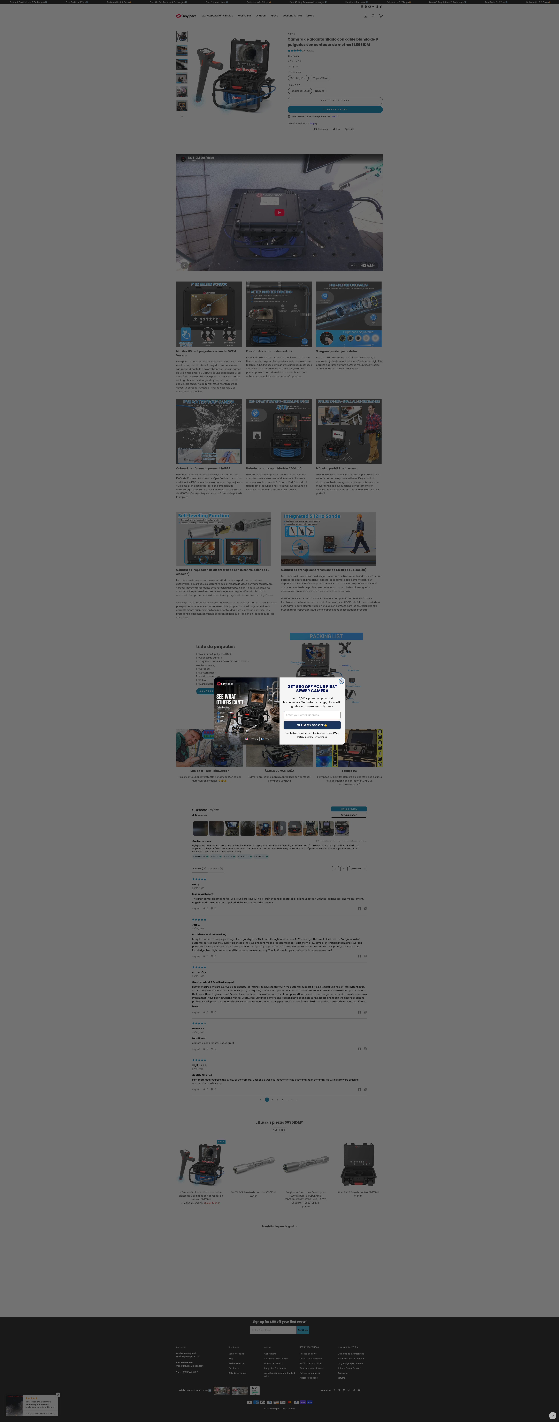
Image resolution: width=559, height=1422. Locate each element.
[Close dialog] (341, 681)
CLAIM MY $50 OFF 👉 (312, 725)
